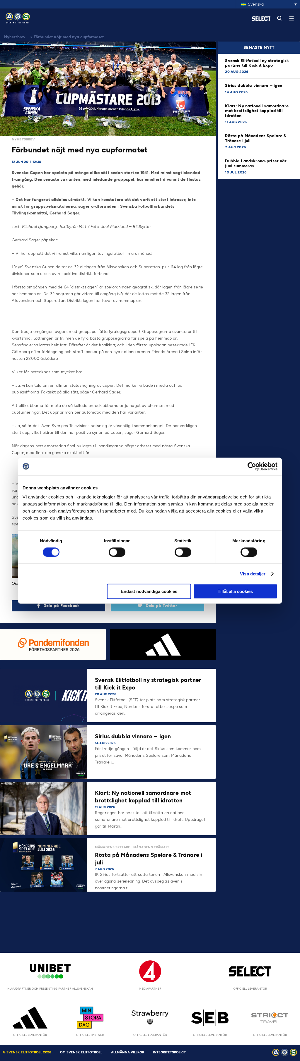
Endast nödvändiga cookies (149, 591)
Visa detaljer (252, 573)
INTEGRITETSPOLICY (169, 1052)
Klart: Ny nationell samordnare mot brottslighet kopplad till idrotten (257, 111)
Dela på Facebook (61, 605)
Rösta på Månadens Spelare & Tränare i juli (255, 138)
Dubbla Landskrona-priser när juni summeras (256, 163)
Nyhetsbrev (15, 37)
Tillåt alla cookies (235, 591)
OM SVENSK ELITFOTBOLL (81, 1052)
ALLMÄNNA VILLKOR (127, 1052)
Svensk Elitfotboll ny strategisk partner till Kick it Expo (257, 63)
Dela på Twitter (161, 605)
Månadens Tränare (151, 847)
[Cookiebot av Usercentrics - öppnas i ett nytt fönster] (251, 466)
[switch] (117, 552)
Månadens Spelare (112, 847)
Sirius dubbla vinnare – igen (254, 85)
